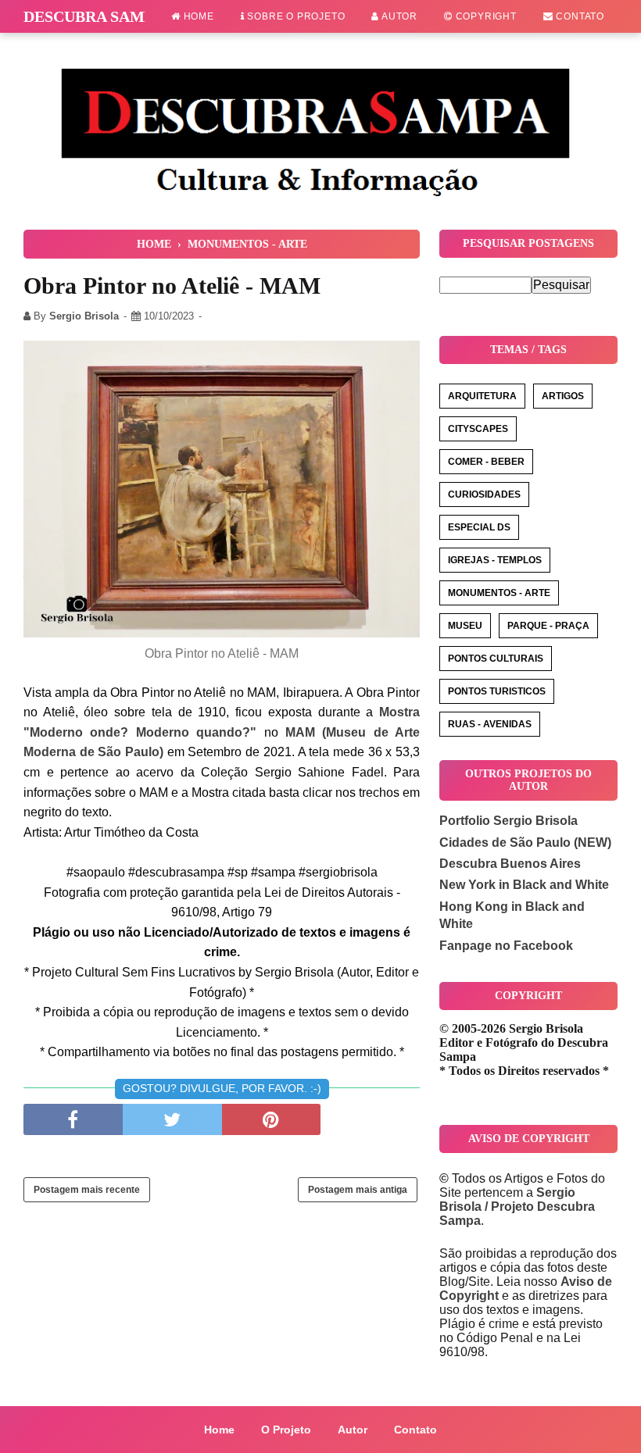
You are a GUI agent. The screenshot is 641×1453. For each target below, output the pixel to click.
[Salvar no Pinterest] (271, 1119)
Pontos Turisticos (497, 691)
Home (197, 16)
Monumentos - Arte (499, 592)
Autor (398, 16)
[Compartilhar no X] (172, 1119)
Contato (578, 16)
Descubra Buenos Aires (510, 863)
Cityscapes (478, 428)
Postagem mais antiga (357, 1189)
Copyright (485, 16)
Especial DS (479, 527)
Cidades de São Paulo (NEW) (525, 842)
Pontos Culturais (495, 658)
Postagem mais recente (87, 1189)
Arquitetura (482, 396)
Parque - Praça (548, 625)
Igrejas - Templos (495, 560)
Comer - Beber (486, 461)
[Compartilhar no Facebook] (73, 1119)
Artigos (563, 396)
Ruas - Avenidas (490, 724)
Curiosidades (484, 494)
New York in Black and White (524, 884)
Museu (465, 625)
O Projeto (286, 1429)
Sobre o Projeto (295, 16)
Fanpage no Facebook (506, 945)
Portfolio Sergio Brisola (508, 820)
